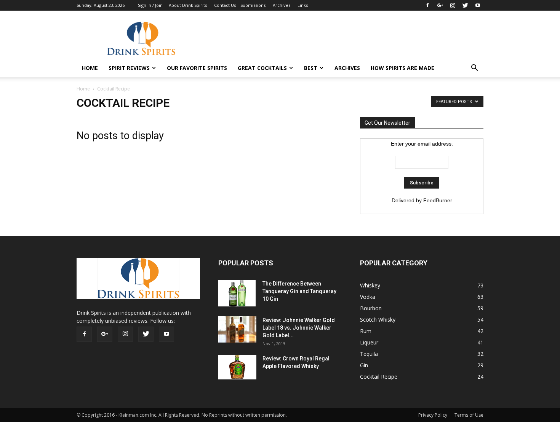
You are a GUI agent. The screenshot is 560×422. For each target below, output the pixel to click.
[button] (474, 68)
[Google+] (440, 5)
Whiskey (370, 285)
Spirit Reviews (129, 67)
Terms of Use (468, 415)
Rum (365, 331)
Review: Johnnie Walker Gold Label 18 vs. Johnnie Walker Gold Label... (298, 327)
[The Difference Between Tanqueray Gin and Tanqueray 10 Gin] (237, 293)
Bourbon (371, 308)
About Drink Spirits (188, 5)
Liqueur (369, 342)
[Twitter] (465, 5)
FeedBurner (437, 200)
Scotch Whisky (377, 319)
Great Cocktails (262, 67)
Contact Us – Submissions (240, 5)
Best (310, 67)
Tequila (369, 353)
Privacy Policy (432, 415)
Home (83, 89)
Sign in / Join (150, 5)
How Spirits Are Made (402, 67)
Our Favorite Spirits (197, 67)
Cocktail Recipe (378, 376)
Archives (281, 5)
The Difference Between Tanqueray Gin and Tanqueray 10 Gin (299, 291)
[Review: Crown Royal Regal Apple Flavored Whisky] (237, 367)
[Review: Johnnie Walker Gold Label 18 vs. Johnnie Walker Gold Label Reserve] (237, 329)
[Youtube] (477, 5)
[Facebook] (427, 5)
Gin (364, 365)
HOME (90, 67)
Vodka (367, 296)
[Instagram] (452, 5)
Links (303, 5)
